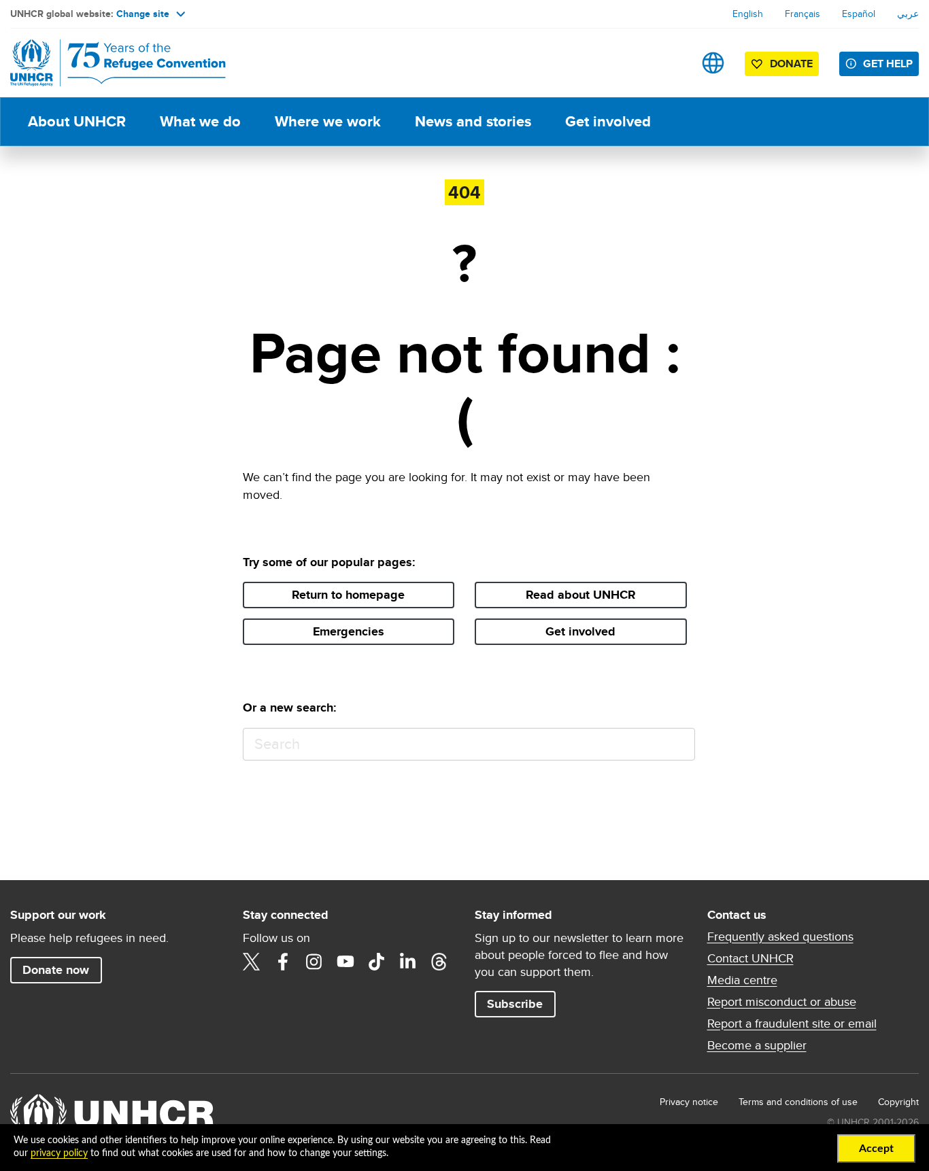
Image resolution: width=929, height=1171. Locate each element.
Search (678, 744)
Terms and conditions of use (798, 1101)
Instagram (314, 962)
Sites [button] (713, 63)
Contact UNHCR (750, 958)
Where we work (328, 121)
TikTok (377, 962)
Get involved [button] (580, 631)
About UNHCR (77, 121)
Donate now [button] (55, 970)
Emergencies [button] (348, 631)
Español (858, 13)
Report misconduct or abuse (781, 1001)
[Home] (105, 63)
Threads (439, 962)
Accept (876, 1148)
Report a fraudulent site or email (792, 1023)
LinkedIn (408, 962)
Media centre (742, 980)
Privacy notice (689, 1101)
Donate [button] (791, 63)
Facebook (283, 962)
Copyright (898, 1101)
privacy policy (59, 1153)
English (747, 13)
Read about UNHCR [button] (581, 595)
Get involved (608, 121)
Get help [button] (888, 63)
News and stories (473, 121)
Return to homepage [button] (348, 595)
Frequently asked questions (780, 936)
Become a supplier (757, 1045)
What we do (200, 121)
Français (802, 13)
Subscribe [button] (515, 1004)
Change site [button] (142, 13)
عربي (908, 13)
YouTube (345, 962)
